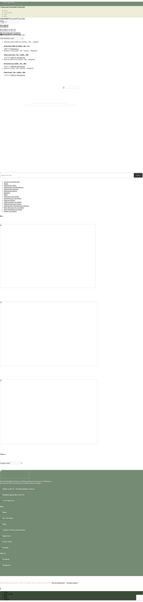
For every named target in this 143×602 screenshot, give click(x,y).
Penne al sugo (5, 371)
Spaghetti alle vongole (8, 449)
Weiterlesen (14, 49)
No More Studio (72, 583)
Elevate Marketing (58, 583)
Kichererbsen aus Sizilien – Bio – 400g (15, 63)
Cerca (138, 175)
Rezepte (3, 289)
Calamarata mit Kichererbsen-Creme (13, 293)
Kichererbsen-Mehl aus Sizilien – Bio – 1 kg (17, 46)
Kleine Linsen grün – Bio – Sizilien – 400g (16, 55)
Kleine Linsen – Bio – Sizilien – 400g (14, 72)
